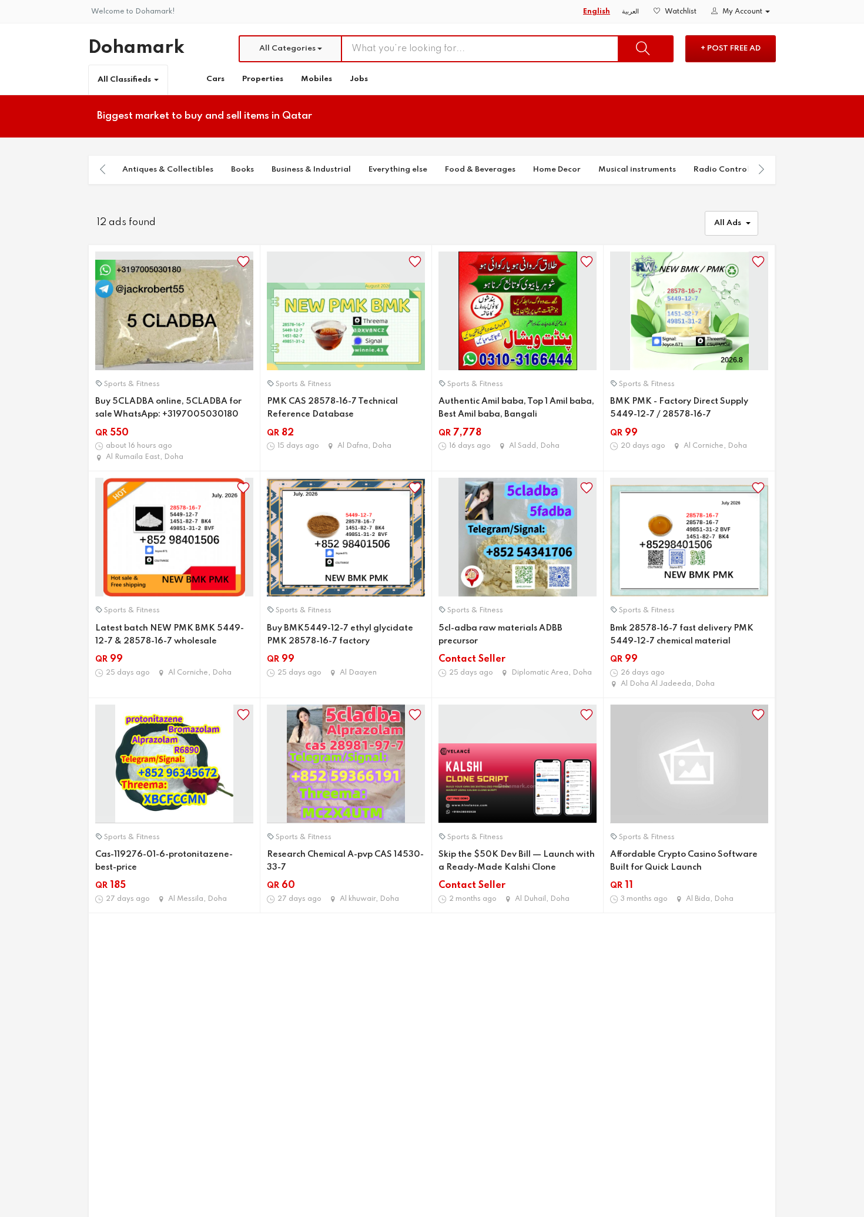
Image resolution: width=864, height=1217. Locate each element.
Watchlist (679, 11)
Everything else (398, 169)
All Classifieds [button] (125, 79)
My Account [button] (742, 11)
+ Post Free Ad (731, 48)
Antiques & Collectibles (167, 169)
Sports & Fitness (132, 384)
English (596, 11)
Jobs (359, 79)
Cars (215, 79)
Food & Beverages (480, 169)
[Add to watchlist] (243, 261)
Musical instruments (637, 169)
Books (242, 169)
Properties (262, 79)
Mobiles (316, 79)
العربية (630, 11)
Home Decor (557, 169)
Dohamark (136, 48)
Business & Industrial (311, 169)
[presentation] (103, 169)
